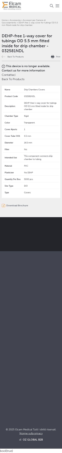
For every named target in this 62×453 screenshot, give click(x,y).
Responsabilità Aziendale (14, 352)
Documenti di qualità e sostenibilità (20, 386)
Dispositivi (7, 299)
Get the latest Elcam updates (26, 238)
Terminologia (8, 390)
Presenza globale (10, 356)
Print (58, 57)
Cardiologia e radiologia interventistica (22, 326)
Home (5, 20)
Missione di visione (11, 348)
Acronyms (7, 394)
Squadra (6, 360)
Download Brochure (17, 205)
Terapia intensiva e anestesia (16, 318)
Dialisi (5, 322)
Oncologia (7, 329)
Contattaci (9, 75)
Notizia (5, 398)
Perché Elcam (9, 344)
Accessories (15, 20)
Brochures (7, 382)
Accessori (7, 303)
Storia (5, 368)
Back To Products (15, 57)
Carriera (6, 364)
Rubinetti (6, 295)
